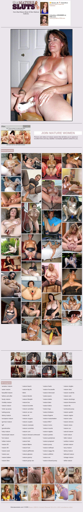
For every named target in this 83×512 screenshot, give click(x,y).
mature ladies (47, 399)
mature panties (47, 434)
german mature (6, 422)
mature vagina (68, 415)
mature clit (25, 415)
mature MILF (47, 422)
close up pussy (6, 409)
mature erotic (26, 438)
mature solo (67, 396)
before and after (6, 396)
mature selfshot (47, 454)
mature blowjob (27, 399)
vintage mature (68, 457)
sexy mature (67, 447)
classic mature (6, 405)
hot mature (5, 438)
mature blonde (27, 396)
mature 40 (5, 447)
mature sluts (67, 389)
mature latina (47, 405)
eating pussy (5, 412)
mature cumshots (28, 428)
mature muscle (47, 428)
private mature (68, 444)
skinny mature (68, 451)
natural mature (68, 431)
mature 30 (5, 444)
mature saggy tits (48, 451)
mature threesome (69, 402)
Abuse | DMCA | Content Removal (39, 507)
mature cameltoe (27, 409)
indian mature (6, 441)
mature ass (5, 454)
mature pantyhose (48, 438)
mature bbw (5, 460)
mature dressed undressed (31, 434)
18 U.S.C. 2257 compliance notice (61, 507)
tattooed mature (68, 454)
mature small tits (68, 393)
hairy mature (5, 431)
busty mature (5, 399)
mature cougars (27, 418)
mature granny (27, 457)
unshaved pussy (68, 409)
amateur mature (6, 386)
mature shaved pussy (49, 460)
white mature (67, 460)
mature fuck (26, 447)
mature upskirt (68, 412)
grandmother (5, 428)
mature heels (47, 386)
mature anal (5, 451)
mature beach (26, 386)
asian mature (5, 389)
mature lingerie (47, 415)
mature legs (46, 409)
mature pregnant (48, 441)
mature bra (26, 402)
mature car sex (27, 412)
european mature (7, 418)
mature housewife (48, 389)
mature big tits (27, 389)
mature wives (67, 425)
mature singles (68, 386)
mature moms (47, 425)
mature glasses (27, 454)
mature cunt (26, 431)
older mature (67, 438)
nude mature (67, 434)
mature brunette (27, 405)
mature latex (46, 402)
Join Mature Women (58, 133)
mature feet (26, 441)
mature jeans (47, 396)
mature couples (27, 422)
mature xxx (67, 428)
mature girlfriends (28, 451)
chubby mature (6, 402)
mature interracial (48, 393)
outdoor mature (68, 441)
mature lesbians (47, 412)
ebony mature (6, 415)
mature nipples (47, 431)
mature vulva (67, 418)
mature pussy (47, 444)
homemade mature (7, 434)
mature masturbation (49, 418)
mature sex (46, 457)
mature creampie (28, 425)
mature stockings (69, 399)
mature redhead (48, 447)
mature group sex (28, 460)
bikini (24, 393)
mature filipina (27, 444)
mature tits (67, 405)
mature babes (6, 457)
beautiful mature (6, 393)
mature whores (68, 422)
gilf (2, 425)
